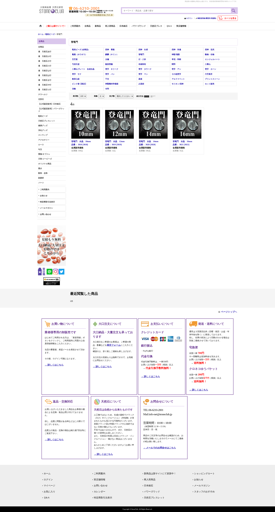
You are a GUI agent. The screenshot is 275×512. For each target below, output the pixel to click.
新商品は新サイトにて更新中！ (160, 473)
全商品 (41, 47)
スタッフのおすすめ (204, 491)
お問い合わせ (45, 214)
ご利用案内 (44, 189)
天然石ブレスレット (154, 497)
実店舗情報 (99, 479)
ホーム (47, 473)
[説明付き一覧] (154, 96)
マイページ (49, 485)
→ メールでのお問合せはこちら (159, 447)
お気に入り (49, 491)
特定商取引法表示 (47, 202)
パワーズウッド (152, 491)
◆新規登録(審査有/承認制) (206, 18)
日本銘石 (148, 485)
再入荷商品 (149, 479)
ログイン (189, 18)
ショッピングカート (204, 473)
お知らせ (43, 196)
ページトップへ (229, 312)
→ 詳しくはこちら (54, 365)
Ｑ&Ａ (47, 497)
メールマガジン (46, 208)
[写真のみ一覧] (147, 96)
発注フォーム (114, 345)
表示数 (76, 96)
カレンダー (99, 491)
